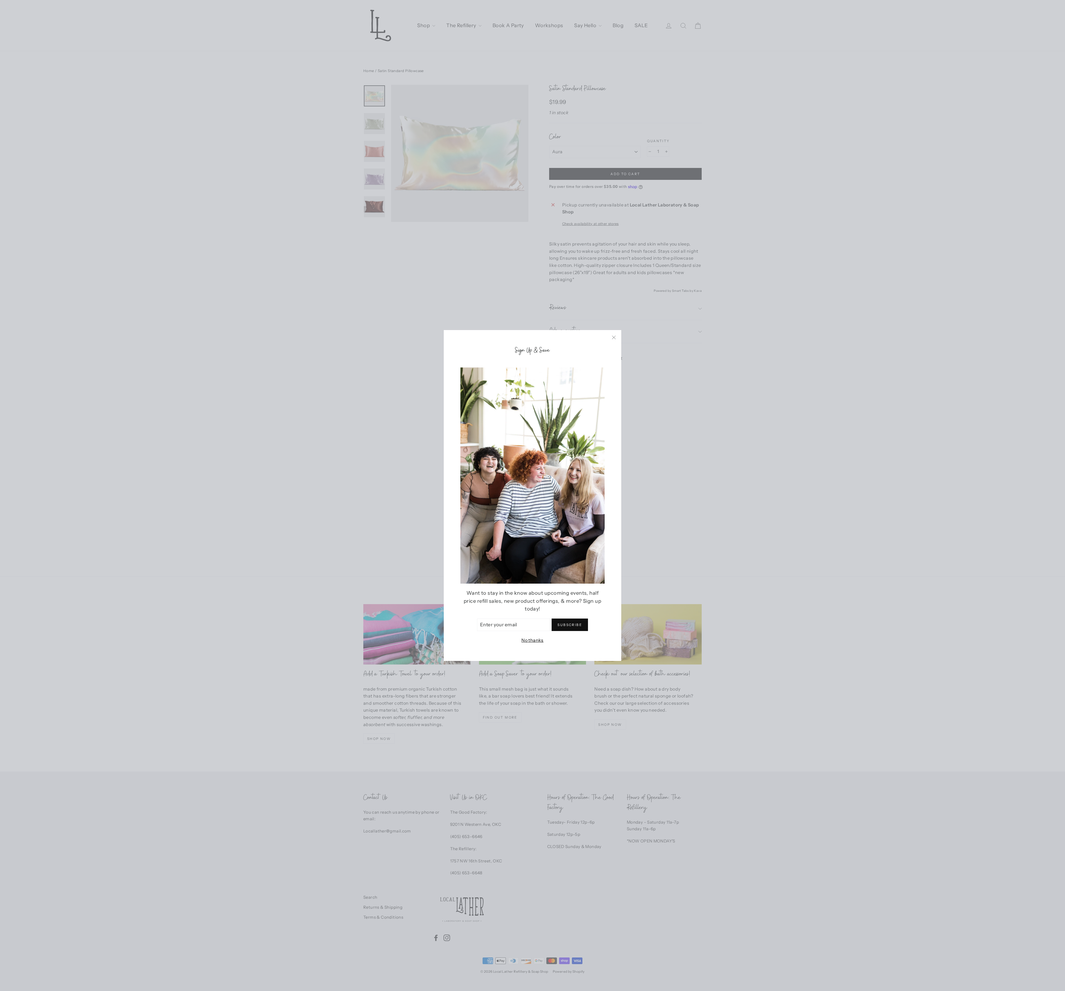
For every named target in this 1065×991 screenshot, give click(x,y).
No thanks (532, 640)
